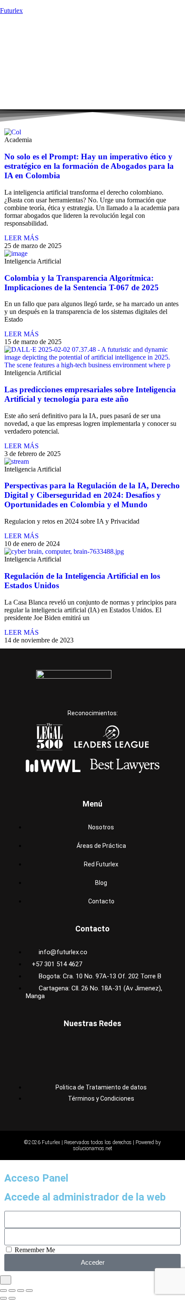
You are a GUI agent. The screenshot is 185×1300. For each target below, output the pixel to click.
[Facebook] (33, 1047)
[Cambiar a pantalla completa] (12, 1290)
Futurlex (11, 10)
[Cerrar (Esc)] (29, 1290)
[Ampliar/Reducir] (3, 1290)
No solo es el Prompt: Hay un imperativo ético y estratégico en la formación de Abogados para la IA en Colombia (89, 166)
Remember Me (34, 1249)
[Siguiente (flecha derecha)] (12, 1298)
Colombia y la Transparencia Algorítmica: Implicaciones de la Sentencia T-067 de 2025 (81, 282)
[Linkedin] (92, 1047)
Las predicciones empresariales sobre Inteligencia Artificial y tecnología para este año (90, 394)
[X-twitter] (122, 1047)
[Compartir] (20, 1290)
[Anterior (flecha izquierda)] (3, 1298)
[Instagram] (63, 1047)
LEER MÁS (21, 238)
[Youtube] (152, 1047)
